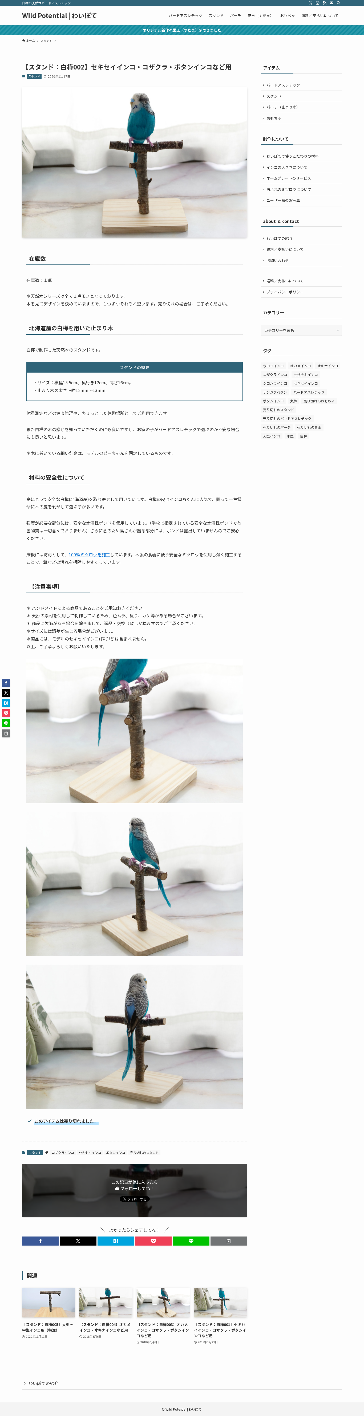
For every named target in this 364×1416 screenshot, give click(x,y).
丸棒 (293, 400)
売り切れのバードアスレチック (287, 418)
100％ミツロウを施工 (89, 554)
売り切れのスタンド (144, 1152)
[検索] (338, 3)
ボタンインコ (115, 1152)
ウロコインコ (273, 365)
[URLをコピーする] (229, 1241)
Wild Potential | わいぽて (59, 15)
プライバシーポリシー (285, 292)
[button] (40, 1241)
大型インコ (271, 436)
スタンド (34, 76)
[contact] (331, 3)
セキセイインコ (90, 1152)
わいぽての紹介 (279, 238)
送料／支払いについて (285, 249)
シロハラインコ (275, 383)
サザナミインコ (306, 374)
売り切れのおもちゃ (319, 400)
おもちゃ (273, 118)
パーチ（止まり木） (283, 107)
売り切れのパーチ (277, 427)
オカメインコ (300, 365)
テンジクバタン (275, 392)
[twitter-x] (310, 3)
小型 (290, 436)
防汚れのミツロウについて (288, 189)
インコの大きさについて (287, 167)
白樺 (303, 436)
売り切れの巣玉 (309, 427)
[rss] (324, 3)
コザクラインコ (63, 1152)
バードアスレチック (283, 85)
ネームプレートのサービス (288, 178)
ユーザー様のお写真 (283, 200)
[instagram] (317, 3)
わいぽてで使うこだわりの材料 (292, 156)
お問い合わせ (277, 260)
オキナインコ (327, 365)
